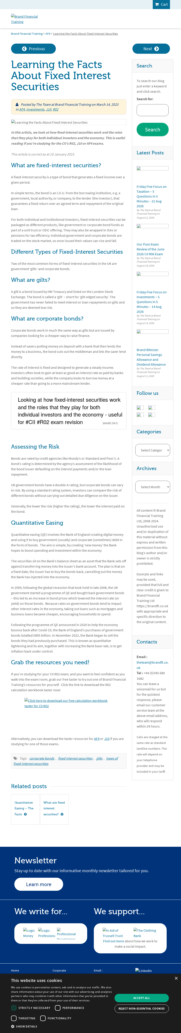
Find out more (113, 941)
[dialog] (90, 1003)
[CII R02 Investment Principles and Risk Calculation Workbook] (68, 714)
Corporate (59, 970)
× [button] (176, 978)
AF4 (47, 34)
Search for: (145, 99)
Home (15, 970)
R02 (55, 109)
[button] (62, 1026)
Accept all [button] (141, 998)
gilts (99, 758)
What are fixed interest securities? (54, 808)
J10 (48, 109)
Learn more (38, 884)
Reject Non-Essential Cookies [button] (142, 1008)
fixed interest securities (75, 758)
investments (35, 109)
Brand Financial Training (27, 34)
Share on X (110, 423)
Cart (164, 4)
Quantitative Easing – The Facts (24, 808)
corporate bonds (41, 758)
